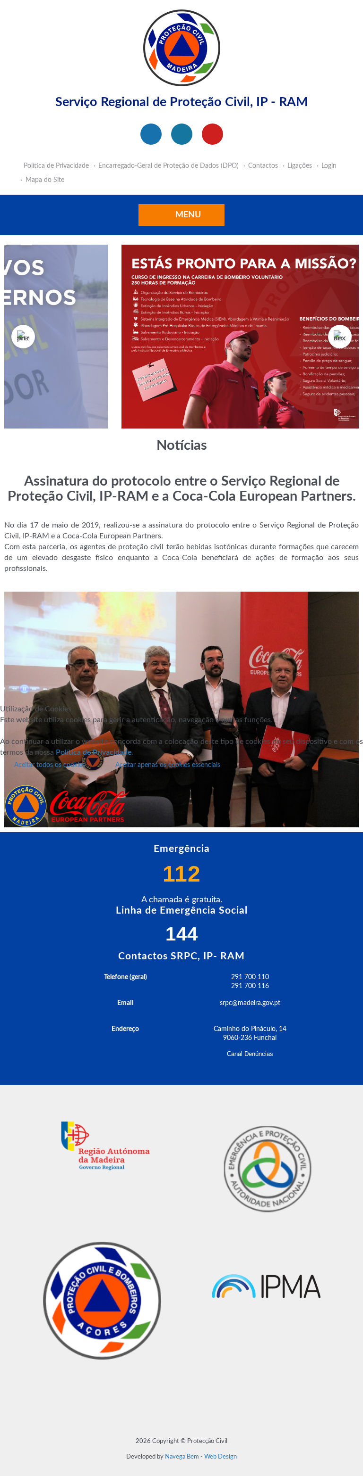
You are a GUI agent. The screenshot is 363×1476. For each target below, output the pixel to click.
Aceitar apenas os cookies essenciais (167, 765)
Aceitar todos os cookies (49, 765)
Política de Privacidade (93, 752)
